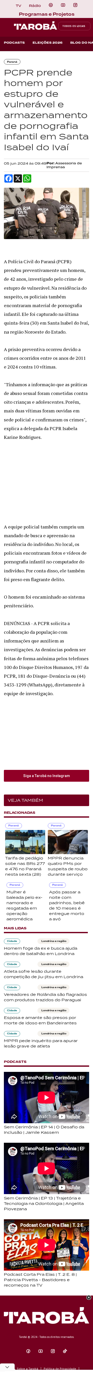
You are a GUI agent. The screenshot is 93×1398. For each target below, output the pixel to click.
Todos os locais (73, 26)
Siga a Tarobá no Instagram (46, 776)
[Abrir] (63, 5)
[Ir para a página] (51, 5)
